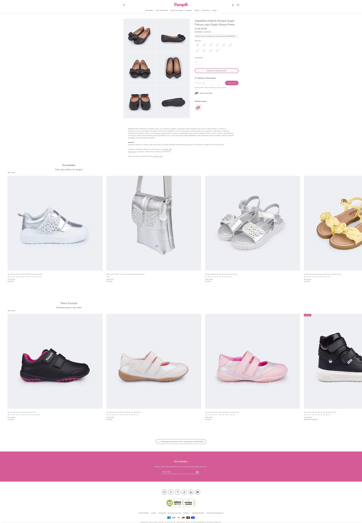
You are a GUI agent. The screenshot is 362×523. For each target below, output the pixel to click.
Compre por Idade (176, 10)
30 (211, 45)
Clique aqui (132, 151)
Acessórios (206, 10)
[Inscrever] (197, 472)
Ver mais (11, 172)
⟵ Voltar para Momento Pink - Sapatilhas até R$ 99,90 (181, 441)
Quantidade (199, 57)
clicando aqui (167, 149)
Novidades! (149, 10)
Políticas (186, 513)
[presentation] (124, 5)
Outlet (214, 10)
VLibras (153, 513)
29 (204, 45)
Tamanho (198, 40)
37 (217, 51)
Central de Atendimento (215, 513)
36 (211, 51)
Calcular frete (232, 83)
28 (197, 45)
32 (224, 45)
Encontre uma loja (174, 513)
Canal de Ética (143, 513)
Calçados (188, 10)
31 (217, 45)
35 (204, 51)
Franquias (162, 513)
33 (230, 45)
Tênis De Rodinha (162, 10)
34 (197, 51)
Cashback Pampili (198, 513)
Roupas (196, 10)
